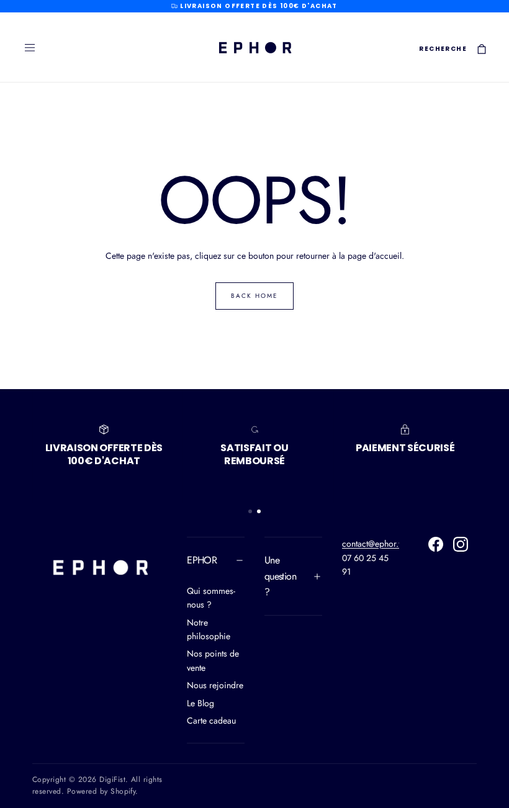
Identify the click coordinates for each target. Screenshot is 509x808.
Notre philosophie (208, 629)
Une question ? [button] (280, 576)
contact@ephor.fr (373, 543)
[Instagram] (460, 544)
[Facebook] (435, 544)
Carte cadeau (211, 720)
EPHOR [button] (202, 560)
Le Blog (200, 703)
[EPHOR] (99, 567)
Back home (254, 295)
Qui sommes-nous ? (211, 598)
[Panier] (482, 49)
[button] (29, 47)
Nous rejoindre (215, 685)
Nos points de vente (213, 660)
